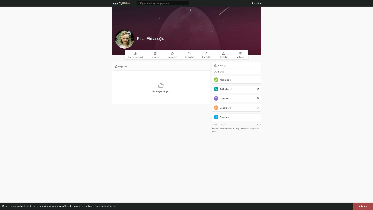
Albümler (224, 79)
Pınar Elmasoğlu (150, 38)
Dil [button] (260, 125)
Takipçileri (225, 89)
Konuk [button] (256, 3)
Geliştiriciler (254, 128)
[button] (163, 3)
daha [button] (214, 131)
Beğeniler (224, 107)
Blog (237, 128)
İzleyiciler (224, 98)
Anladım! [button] (362, 206)
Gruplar (224, 117)
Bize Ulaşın (245, 128)
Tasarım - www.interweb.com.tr (223, 128)
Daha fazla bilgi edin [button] (105, 206)
